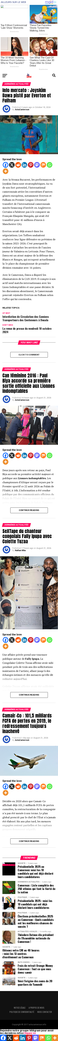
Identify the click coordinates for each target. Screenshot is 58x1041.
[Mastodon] (37, 165)
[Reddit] (18, 165)
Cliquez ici (29, 1033)
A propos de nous (36, 1007)
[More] (5, 171)
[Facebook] (5, 165)
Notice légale (19, 1007)
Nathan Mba (20, 550)
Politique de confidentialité (22, 1011)
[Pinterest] (31, 165)
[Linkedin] (24, 165)
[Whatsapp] (49, 165)
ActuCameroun (22, 109)
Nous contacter (44, 1011)
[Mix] (43, 165)
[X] (12, 165)
